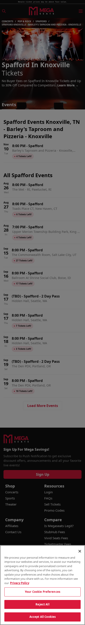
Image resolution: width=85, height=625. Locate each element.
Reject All (42, 604)
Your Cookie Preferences (42, 592)
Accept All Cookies (42, 617)
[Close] (80, 551)
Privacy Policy (19, 583)
